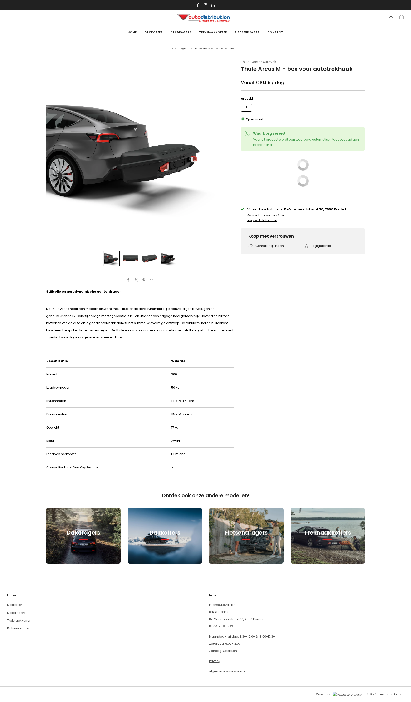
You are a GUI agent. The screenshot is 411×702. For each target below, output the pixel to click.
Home (132, 32)
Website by (323, 694)
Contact (275, 32)
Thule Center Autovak (258, 62)
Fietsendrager (247, 32)
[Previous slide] (55, 152)
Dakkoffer (154, 32)
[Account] (391, 17)
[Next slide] (225, 152)
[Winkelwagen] (401, 17)
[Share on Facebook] (128, 280)
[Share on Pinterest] (144, 280)
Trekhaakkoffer (213, 32)
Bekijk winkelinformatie (262, 220)
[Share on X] (136, 280)
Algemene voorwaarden (228, 671)
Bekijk (83, 554)
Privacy (214, 661)
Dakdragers (181, 32)
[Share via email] (151, 280)
